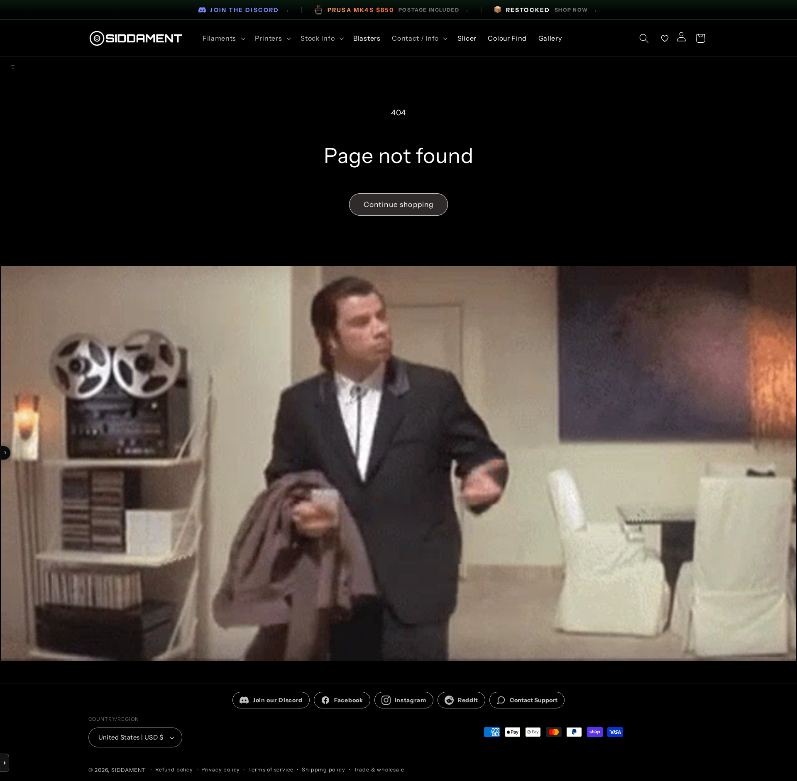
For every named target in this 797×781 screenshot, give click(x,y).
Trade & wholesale (379, 769)
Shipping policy (323, 769)
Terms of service (270, 769)
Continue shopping (399, 204)
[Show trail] (12, 67)
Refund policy (174, 769)
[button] (223, 38)
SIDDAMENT (128, 770)
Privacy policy (220, 769)
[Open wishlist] (665, 38)
